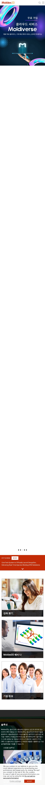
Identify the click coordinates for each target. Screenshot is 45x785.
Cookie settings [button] (15, 781)
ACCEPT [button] (29, 781)
